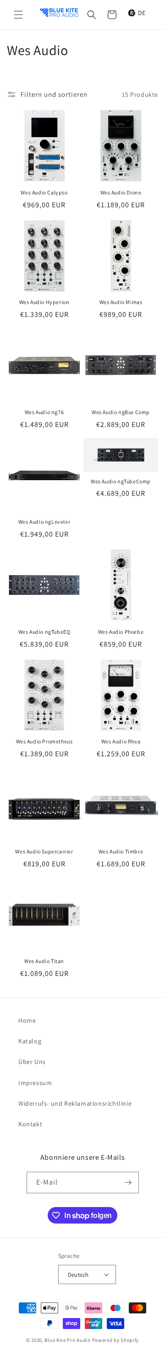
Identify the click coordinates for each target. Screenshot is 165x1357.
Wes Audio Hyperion (44, 302)
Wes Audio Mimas (121, 302)
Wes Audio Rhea (120, 741)
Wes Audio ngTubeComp (121, 481)
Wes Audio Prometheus (44, 741)
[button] (18, 15)
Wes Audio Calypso (44, 192)
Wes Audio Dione (121, 192)
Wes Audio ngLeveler (44, 521)
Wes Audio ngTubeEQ (44, 631)
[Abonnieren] (128, 1182)
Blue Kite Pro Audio (67, 1340)
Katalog (29, 1041)
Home (27, 1020)
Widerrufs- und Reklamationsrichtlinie (75, 1103)
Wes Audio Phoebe (121, 631)
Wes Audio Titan (44, 961)
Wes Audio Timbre (121, 851)
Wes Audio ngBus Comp (121, 412)
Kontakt (30, 1124)
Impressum (35, 1083)
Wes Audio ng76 (44, 412)
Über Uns (32, 1062)
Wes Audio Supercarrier (44, 851)
